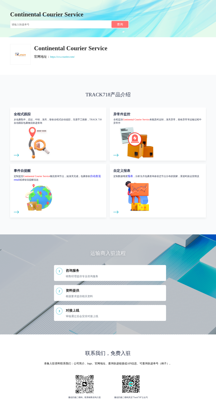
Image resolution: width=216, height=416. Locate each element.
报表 (130, 176)
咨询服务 (72, 270)
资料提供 (72, 290)
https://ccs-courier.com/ (62, 56)
